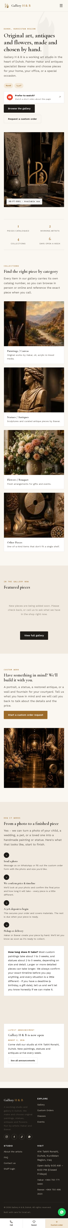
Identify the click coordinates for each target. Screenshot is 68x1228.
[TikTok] (22, 1137)
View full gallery (34, 635)
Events (41, 1122)
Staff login (9, 1168)
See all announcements (23, 1060)
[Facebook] (14, 1137)
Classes (41, 1116)
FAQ (6, 1157)
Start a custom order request (25, 715)
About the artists (13, 1151)
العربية (18, 85)
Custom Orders (45, 1110)
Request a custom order (22, 119)
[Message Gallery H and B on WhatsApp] (62, 1212)
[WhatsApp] (29, 1137)
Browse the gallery (19, 108)
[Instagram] (6, 1137)
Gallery (41, 1104)
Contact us (10, 1163)
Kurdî (8, 85)
